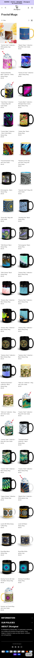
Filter (4, 20)
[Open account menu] (28, 7)
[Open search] (5, 7)
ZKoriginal (19, 643)
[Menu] (2, 8)
